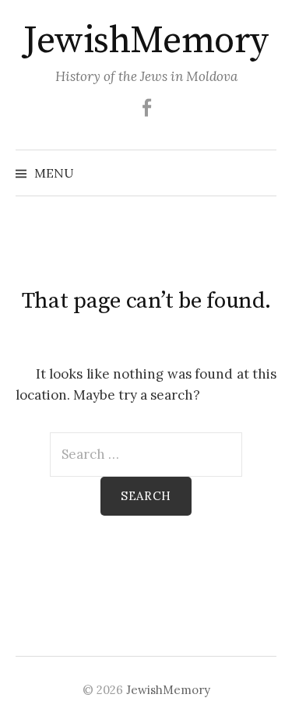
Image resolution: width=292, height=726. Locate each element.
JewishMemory (145, 41)
